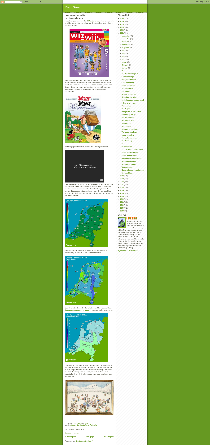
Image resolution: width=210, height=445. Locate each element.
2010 (122, 205)
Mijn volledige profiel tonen (128, 251)
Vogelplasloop (127, 141)
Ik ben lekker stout (128, 103)
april (124, 59)
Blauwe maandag (128, 117)
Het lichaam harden (129, 164)
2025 (122, 21)
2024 (122, 24)
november (126, 39)
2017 (122, 185)
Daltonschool (126, 106)
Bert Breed (73, 7)
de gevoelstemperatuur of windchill (78, 310)
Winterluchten (127, 147)
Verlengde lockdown (129, 132)
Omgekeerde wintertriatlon (131, 158)
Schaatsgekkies (127, 88)
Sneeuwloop (126, 123)
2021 (122, 33)
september (126, 45)
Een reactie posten (72, 433)
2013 (122, 196)
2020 (122, 176)
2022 (122, 30)
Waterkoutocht (127, 167)
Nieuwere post (70, 437)
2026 (122, 18)
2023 (122, 27)
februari (125, 65)
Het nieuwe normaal (129, 161)
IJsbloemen (126, 144)
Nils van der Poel (128, 120)
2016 (122, 187)
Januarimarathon (128, 135)
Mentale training (83, 425)
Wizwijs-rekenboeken (96, 21)
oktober (125, 42)
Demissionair (126, 126)
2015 (122, 190)
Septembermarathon (129, 138)
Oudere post (109, 437)
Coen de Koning (128, 83)
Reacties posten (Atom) (84, 441)
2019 (122, 179)
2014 (122, 193)
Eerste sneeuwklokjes (130, 153)
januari (125, 68)
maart (124, 62)
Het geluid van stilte (129, 97)
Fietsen (73, 425)
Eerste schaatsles (128, 85)
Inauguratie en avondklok (131, 112)
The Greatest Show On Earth (132, 150)
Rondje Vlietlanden (129, 80)
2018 (122, 182)
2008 (122, 211)
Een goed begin (127, 173)
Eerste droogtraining (129, 155)
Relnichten (126, 91)
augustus (126, 48)
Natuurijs (93, 425)
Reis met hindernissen (130, 129)
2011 (122, 202)
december (126, 36)
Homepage (90, 437)
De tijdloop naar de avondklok (133, 100)
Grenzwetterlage (128, 77)
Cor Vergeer (126, 109)
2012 (122, 199)
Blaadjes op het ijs (129, 115)
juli (123, 50)
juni (124, 53)
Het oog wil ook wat (129, 94)
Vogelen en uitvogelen (130, 74)
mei (123, 56)
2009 (122, 208)
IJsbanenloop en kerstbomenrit (133, 170)
